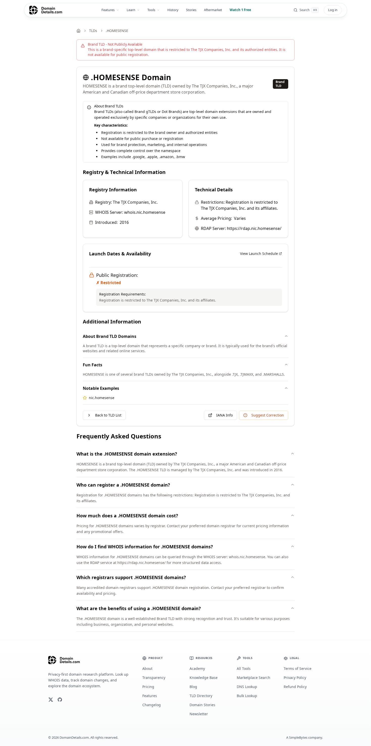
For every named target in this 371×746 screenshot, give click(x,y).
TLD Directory (201, 695)
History (172, 10)
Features (108, 10)
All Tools (244, 668)
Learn (131, 10)
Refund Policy (295, 686)
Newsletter (199, 713)
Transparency (153, 677)
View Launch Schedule (259, 253)
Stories (191, 10)
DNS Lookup (247, 686)
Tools (151, 10)
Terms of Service (297, 668)
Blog (193, 686)
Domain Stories (202, 704)
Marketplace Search (253, 677)
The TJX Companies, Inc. (135, 202)
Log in (332, 10)
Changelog (151, 704)
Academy (197, 668)
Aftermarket (213, 10)
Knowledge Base (204, 677)
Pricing (148, 686)
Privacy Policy (295, 677)
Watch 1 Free (240, 10)
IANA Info (224, 415)
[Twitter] (50, 699)
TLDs (93, 30)
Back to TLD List (108, 415)
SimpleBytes (298, 737)
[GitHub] (59, 699)
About (147, 668)
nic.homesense (101, 397)
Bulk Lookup (247, 695)
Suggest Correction (267, 415)
